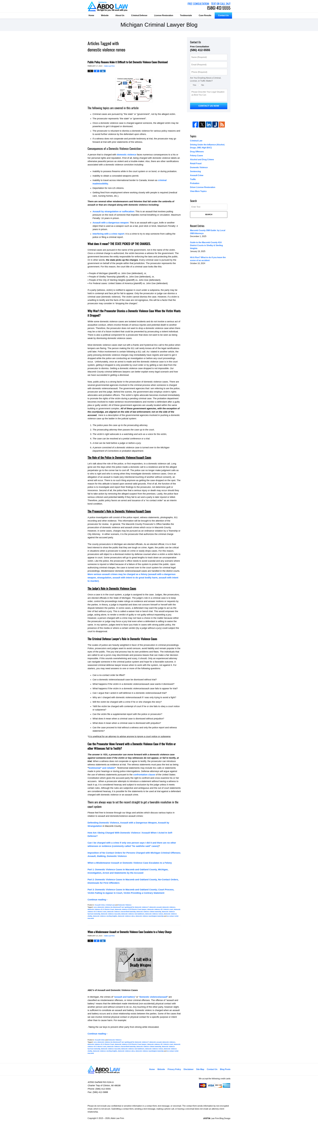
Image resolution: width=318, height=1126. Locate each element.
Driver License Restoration (202, 187)
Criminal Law (110, 905)
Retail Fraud (195, 163)
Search (208, 214)
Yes (194, 85)
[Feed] (222, 124)
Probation (194, 183)
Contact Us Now (208, 106)
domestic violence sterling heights (105, 916)
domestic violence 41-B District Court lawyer (131, 909)
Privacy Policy (174, 1069)
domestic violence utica (126, 916)
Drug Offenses (197, 152)
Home (91, 15)
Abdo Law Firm (209, 6)
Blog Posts (225, 1069)
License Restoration (163, 15)
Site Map (200, 1069)
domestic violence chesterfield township (121, 912)
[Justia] (215, 124)
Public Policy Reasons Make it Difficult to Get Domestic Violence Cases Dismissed (128, 62)
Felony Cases (196, 156)
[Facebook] (196, 124)
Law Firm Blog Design (216, 1118)
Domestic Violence (124, 905)
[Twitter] (202, 124)
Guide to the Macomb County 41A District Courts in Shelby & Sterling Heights (206, 245)
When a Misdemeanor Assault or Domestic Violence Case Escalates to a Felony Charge (130, 932)
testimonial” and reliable (102, 768)
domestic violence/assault (153, 997)
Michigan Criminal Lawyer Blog (108, 6)
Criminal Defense (139, 15)
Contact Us (223, 15)
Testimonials (186, 15)
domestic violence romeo (154, 914)
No (202, 85)
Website (105, 15)
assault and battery (124, 997)
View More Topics (198, 191)
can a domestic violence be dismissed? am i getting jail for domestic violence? (121, 907)
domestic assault (155, 907)
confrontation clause (144, 774)
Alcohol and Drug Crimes (202, 159)
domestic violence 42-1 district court (160, 909)
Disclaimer (189, 1069)
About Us (119, 15)
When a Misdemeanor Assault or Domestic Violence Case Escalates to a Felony (130, 863)
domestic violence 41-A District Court (101, 909)
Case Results (205, 15)
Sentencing (195, 171)
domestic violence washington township (150, 916)
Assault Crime (100, 905)
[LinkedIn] (209, 124)
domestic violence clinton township (148, 912)
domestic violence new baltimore (132, 914)
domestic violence (126, 154)
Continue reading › (97, 899)
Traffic (193, 179)
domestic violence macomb (110, 914)
